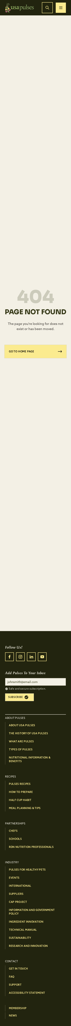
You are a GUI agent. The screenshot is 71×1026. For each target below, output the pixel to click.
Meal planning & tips (25, 808)
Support (15, 984)
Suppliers (16, 894)
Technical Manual (23, 929)
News (13, 1015)
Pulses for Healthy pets (27, 869)
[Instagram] (20, 656)
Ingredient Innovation (26, 921)
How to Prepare (21, 792)
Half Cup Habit (20, 800)
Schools (15, 839)
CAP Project (18, 902)
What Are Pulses (21, 741)
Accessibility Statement (27, 992)
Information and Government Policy (32, 911)
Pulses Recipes (20, 784)
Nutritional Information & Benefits (30, 759)
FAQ (11, 976)
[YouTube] (42, 656)
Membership (18, 1008)
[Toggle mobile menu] (61, 8)
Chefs (13, 830)
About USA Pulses (22, 725)
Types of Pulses (21, 749)
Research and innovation (28, 946)
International (20, 885)
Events (14, 877)
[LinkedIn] (31, 656)
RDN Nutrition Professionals (31, 847)
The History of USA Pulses (28, 733)
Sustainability (20, 938)
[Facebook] (9, 656)
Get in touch (18, 968)
